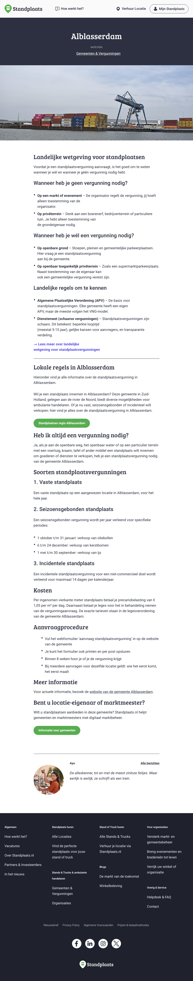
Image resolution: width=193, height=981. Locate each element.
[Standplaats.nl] (28, 9)
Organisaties (61, 903)
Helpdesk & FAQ (159, 897)
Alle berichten (150, 763)
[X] (116, 949)
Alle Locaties (61, 837)
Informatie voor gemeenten (56, 730)
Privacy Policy (71, 925)
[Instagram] (103, 949)
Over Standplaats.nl (19, 855)
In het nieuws (15, 874)
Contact (153, 907)
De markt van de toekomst (119, 877)
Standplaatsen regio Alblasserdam (61, 423)
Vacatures (12, 846)
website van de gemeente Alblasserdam (121, 692)
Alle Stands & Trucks (115, 837)
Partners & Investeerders (23, 865)
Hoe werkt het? (16, 837)
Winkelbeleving (111, 886)
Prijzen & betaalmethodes (133, 925)
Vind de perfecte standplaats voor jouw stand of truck (68, 851)
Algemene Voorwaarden (98, 925)
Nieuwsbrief (51, 925)
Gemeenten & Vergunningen (98, 53)
